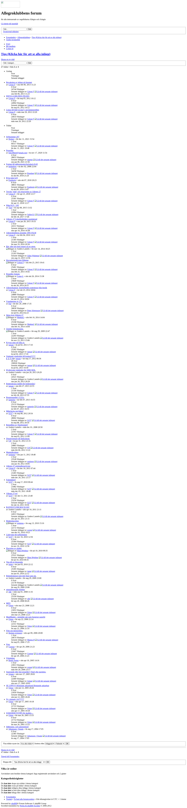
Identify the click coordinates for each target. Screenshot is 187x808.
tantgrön (12, 400)
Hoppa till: (7, 762)
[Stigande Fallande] (62, 743)
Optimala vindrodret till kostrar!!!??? (20, 356)
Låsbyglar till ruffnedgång (16, 535)
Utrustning (10, 658)
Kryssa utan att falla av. (15, 342)
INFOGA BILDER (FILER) (17, 96)
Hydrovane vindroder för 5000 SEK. (21, 370)
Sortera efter (39, 743)
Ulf (10, 441)
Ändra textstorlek (13, 40)
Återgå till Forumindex (10, 756)
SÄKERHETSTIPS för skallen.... (19, 713)
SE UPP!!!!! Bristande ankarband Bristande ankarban (27, 686)
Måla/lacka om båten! (14, 411)
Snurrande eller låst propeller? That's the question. (26, 672)
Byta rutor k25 (12, 178)
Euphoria (12, 180)
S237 (11, 413)
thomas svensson (15, 633)
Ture (10, 208)
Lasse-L (20, 276)
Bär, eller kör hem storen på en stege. (21, 246)
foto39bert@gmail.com (18, 153)
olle (10, 592)
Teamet (9, 799)
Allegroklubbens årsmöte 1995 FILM (21, 233)
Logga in (9, 49)
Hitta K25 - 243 (12, 205)
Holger (11, 139)
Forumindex (11, 37)
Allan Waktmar (33, 256)
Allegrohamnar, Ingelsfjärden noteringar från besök (26, 288)
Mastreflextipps (12, 452)
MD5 (8, 603)
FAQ (8, 44)
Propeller (9, 150)
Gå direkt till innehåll (9, 24)
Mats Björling (22, 551)
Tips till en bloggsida (14, 562)
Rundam (30, 173)
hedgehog (12, 166)
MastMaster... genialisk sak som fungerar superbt (25, 617)
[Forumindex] (10, 7)
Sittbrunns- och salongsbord (17, 727)
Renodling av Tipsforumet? (17, 425)
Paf (10, 304)
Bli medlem (10, 46)
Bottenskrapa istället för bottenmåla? (20, 384)
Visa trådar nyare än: (11, 743)
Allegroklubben (23, 37)
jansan (11, 345)
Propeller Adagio (13, 274)
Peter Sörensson (33, 310)
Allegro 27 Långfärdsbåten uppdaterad (21, 219)
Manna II (31, 640)
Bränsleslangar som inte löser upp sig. (21, 576)
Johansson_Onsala (16, 729)
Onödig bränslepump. (15, 329)
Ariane (11, 674)
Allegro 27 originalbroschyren (18, 466)
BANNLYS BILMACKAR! (17, 507)
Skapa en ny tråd (8, 59)
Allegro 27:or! (12, 493)
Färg (8, 644)
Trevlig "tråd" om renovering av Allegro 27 (23, 192)
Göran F (12, 85)
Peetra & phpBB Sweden (30, 806)
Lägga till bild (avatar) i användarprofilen (22, 110)
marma (30, 160)
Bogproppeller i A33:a (15, 397)
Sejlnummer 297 (12, 137)
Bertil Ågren (14, 660)
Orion (11, 605)
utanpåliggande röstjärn (15, 589)
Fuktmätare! (11, 480)
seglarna (12, 455)
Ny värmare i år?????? (15, 699)
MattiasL (20, 317)
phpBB (14, 803)
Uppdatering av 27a (14, 301)
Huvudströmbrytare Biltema (17, 260)
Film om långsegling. (14, 631)
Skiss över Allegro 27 (14, 315)
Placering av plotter (14, 548)
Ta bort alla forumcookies (24, 799)
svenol (29, 530)
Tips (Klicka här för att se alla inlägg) (46, 37)
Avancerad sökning (11, 31)
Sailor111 (31, 214)
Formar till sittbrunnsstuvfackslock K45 (22, 164)
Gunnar (12, 647)
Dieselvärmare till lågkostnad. (18, 439)
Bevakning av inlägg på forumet (19, 82)
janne (11, 564)
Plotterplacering (12, 521)
